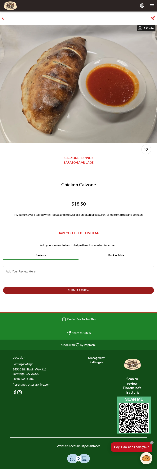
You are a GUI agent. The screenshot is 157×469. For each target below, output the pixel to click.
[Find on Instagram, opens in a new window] (19, 393)
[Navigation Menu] (152, 5)
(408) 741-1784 (23, 379)
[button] (4, 18)
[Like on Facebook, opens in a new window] (15, 393)
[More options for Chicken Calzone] (146, 149)
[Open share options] (152, 18)
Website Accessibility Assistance (78, 446)
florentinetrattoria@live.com (31, 384)
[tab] (40, 255)
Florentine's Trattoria (132, 364)
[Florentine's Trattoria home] (20, 6)
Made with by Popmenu (49, 344)
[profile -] (142, 5)
